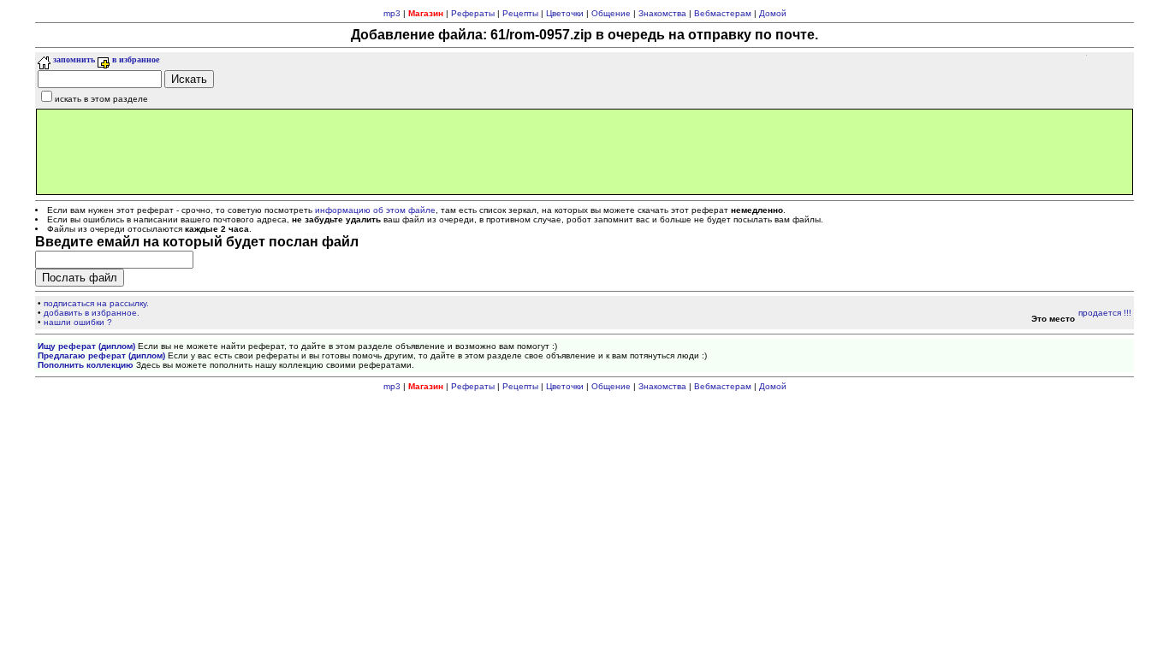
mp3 (392, 13)
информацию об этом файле (375, 210)
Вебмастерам (722, 13)
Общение (611, 13)
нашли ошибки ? (78, 322)
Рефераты (473, 13)
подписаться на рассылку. (96, 303)
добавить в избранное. (91, 312)
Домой (772, 13)
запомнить (72, 59)
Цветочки (565, 13)
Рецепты (520, 13)
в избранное (134, 59)
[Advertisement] (584, 151)
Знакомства (662, 13)
